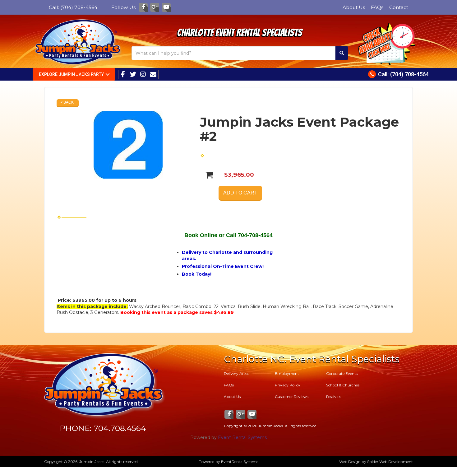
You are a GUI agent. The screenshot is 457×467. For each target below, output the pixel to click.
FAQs (377, 7)
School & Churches (342, 385)
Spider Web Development (390, 461)
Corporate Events (342, 373)
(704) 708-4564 (78, 7)
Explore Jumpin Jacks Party (71, 74)
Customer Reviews (291, 396)
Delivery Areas (236, 373)
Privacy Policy (287, 385)
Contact (398, 7)
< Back (67, 102)
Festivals (333, 396)
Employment (287, 373)
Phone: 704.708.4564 (103, 428)
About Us (354, 7)
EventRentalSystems (239, 461)
